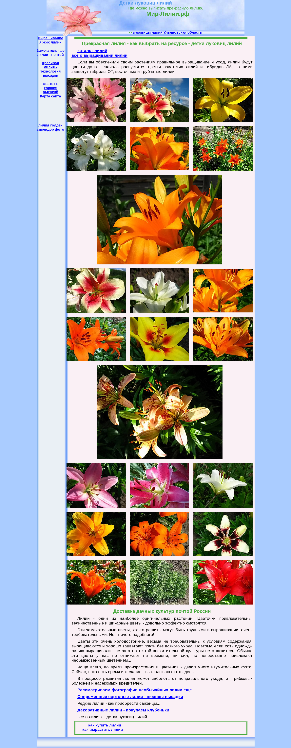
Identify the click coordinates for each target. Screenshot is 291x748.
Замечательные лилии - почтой (51, 53)
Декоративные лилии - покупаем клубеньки (123, 710)
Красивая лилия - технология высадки (50, 69)
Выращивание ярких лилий (50, 40)
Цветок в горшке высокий (50, 88)
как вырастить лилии (102, 729)
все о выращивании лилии (99, 55)
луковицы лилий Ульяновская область (167, 32)
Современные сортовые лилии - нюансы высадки (130, 696)
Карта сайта (50, 96)
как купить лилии (104, 725)
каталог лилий (92, 50)
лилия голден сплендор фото (50, 127)
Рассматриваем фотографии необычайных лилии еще (134, 690)
